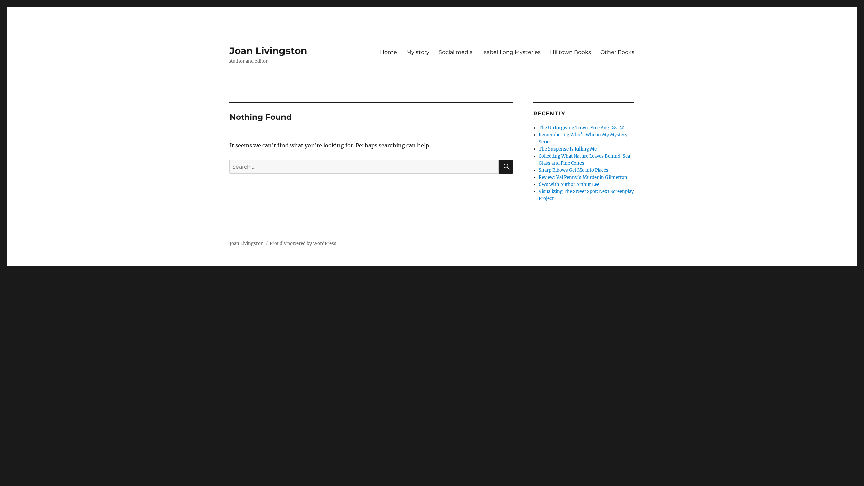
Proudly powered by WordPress (303, 243)
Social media (456, 52)
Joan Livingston (268, 50)
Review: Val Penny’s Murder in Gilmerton (583, 177)
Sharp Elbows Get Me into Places (574, 170)
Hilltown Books (570, 52)
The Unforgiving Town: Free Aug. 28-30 (581, 128)
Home (388, 52)
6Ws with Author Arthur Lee (569, 184)
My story (417, 52)
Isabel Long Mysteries (511, 52)
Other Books (617, 52)
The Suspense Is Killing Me (568, 149)
